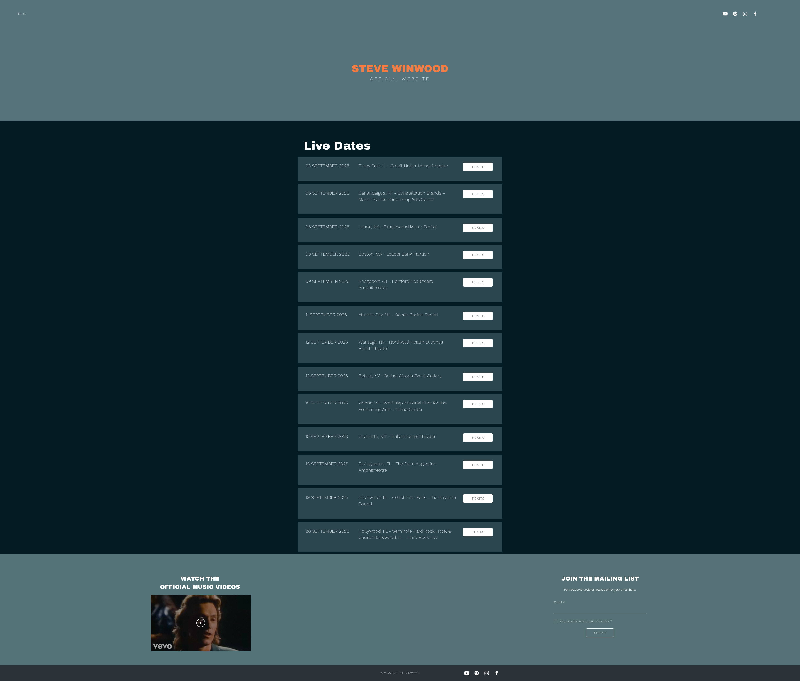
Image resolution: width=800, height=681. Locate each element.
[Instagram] (745, 14)
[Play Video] (200, 623)
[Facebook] (755, 14)
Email (559, 602)
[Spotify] (735, 14)
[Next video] (242, 623)
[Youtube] (725, 14)
